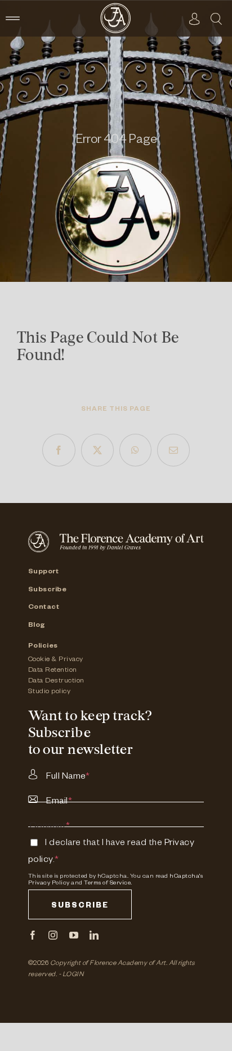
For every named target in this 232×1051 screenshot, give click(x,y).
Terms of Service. (108, 883)
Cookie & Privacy (55, 660)
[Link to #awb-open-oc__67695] (216, 18)
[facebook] (33, 935)
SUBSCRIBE (80, 906)
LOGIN (73, 975)
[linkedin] (94, 935)
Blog (37, 626)
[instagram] (53, 935)
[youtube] (74, 935)
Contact (44, 608)
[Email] (173, 450)
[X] (97, 450)
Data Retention (52, 671)
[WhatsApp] (135, 450)
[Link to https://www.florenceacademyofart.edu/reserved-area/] (195, 18)
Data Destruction (56, 681)
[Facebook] (58, 450)
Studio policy (49, 692)
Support (43, 572)
